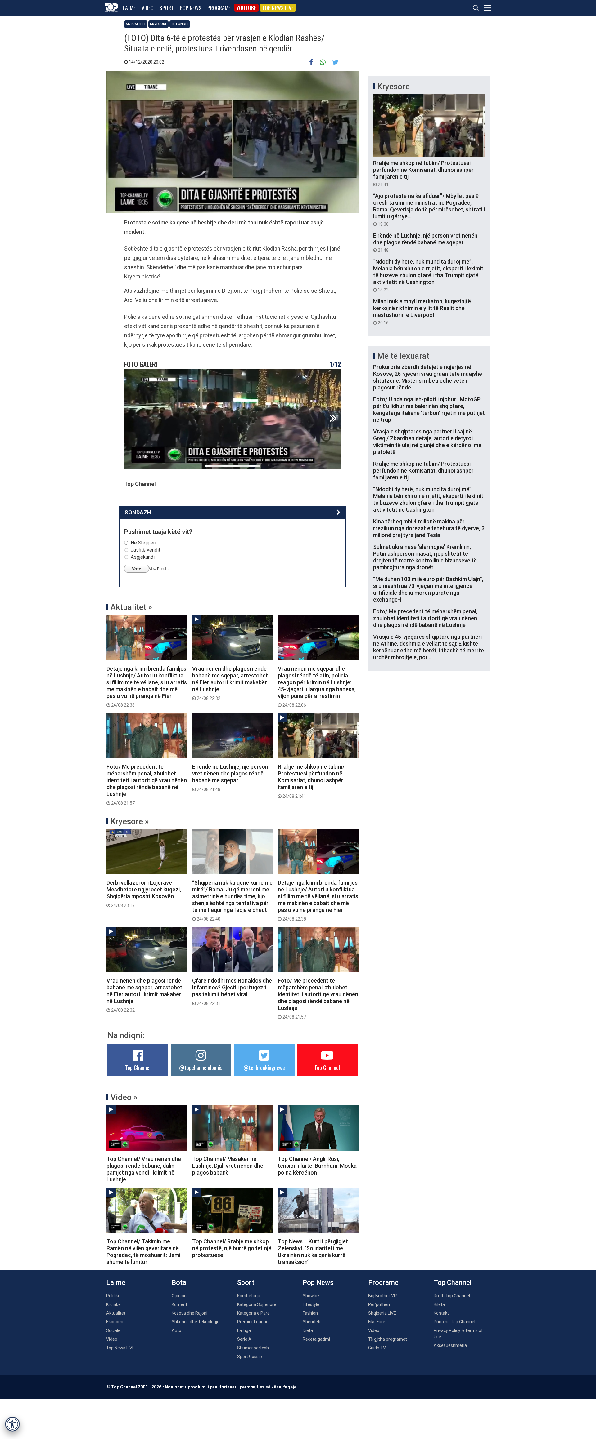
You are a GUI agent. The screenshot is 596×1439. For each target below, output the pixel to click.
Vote (136, 568)
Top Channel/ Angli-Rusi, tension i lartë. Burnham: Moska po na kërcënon (317, 1166)
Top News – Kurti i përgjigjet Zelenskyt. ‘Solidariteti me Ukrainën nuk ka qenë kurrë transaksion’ (313, 1251)
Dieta (308, 1330)
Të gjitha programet (387, 1339)
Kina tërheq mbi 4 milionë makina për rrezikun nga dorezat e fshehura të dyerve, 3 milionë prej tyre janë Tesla (429, 528)
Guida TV (377, 1347)
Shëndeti (311, 1321)
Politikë (113, 1295)
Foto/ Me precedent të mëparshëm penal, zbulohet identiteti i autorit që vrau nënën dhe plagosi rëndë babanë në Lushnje (146, 784)
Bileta (439, 1304)
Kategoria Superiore (256, 1304)
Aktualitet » (131, 607)
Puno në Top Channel (454, 1321)
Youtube (246, 8)
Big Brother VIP (383, 1295)
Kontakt (441, 1313)
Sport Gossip (249, 1356)
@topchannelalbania (201, 1068)
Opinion (179, 1295)
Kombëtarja (248, 1295)
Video (148, 8)
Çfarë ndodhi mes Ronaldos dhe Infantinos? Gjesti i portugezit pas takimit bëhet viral (232, 991)
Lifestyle (311, 1304)
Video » (124, 1097)
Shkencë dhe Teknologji (195, 1321)
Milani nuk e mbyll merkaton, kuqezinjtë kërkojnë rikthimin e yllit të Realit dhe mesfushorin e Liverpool (422, 311)
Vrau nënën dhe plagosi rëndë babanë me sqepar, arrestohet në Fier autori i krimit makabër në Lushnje (230, 683)
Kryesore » (130, 821)
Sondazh (137, 512)
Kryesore (158, 24)
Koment (179, 1304)
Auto (176, 1330)
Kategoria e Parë (253, 1313)
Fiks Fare (376, 1321)
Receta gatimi (316, 1339)
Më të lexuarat (403, 356)
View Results (159, 569)
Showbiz (311, 1295)
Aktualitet (136, 24)
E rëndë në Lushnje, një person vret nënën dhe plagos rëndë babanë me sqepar (230, 777)
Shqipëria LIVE (382, 1313)
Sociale (113, 1330)
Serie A (244, 1339)
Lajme (129, 8)
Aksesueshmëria (450, 1345)
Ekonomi (114, 1321)
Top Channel (138, 1068)
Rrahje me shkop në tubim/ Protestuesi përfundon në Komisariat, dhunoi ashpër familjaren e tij (311, 781)
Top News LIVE (278, 8)
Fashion (310, 1313)
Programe (219, 8)
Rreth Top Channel (452, 1295)
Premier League (253, 1321)
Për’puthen (379, 1304)
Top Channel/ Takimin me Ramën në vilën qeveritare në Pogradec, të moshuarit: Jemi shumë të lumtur (143, 1251)
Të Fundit (179, 24)
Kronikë (113, 1304)
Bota (179, 1282)
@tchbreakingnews (264, 1068)
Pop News (190, 8)
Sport (167, 8)
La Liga (244, 1330)
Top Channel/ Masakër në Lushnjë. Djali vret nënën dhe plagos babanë (227, 1166)
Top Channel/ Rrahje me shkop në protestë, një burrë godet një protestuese (231, 1248)
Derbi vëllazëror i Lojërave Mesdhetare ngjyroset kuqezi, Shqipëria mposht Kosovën (143, 893)
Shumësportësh (253, 1347)
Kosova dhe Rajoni (189, 1313)
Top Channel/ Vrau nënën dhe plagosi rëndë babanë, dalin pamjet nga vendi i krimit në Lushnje (143, 1169)
